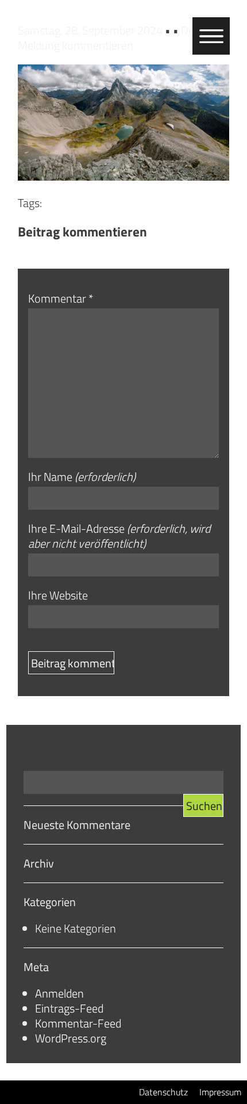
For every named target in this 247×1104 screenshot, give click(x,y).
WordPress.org (70, 1038)
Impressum (220, 1092)
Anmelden (59, 993)
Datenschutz (163, 1092)
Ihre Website (58, 595)
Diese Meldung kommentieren (112, 37)
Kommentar (60, 298)
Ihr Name (82, 476)
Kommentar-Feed (78, 1023)
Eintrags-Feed (69, 1008)
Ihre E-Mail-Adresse (119, 536)
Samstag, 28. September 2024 (91, 30)
